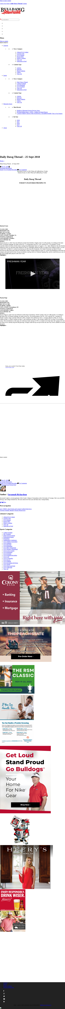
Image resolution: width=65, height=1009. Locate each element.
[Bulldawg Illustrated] (12, 15)
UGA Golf (6, 557)
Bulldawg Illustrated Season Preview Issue (28, 110)
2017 (18, 121)
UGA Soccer (6, 560)
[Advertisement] (32, 142)
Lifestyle (5, 45)
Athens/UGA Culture (22, 52)
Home (2, 161)
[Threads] (32, 473)
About (5, 128)
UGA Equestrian (7, 552)
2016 (18, 123)
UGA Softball (7, 561)
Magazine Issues (7, 104)
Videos (19, 72)
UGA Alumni (20, 55)
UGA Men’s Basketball (9, 547)
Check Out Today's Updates (13, 3)
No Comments (23, 169)
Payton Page (12, 485)
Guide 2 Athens (7, 986)
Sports (5, 75)
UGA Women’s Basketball (10, 549)
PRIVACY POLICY (45, 1005)
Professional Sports (8, 537)
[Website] (0, 502)
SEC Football (7, 534)
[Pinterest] (32, 470)
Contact (5, 983)
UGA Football (21, 86)
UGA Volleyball (7, 567)
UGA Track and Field (9, 566)
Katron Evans (5, 485)
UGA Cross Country (8, 551)
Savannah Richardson (6, 168)
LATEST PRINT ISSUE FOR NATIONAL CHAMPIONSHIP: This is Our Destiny (40, 113)
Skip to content (4, 41)
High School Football (9, 535)
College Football (21, 83)
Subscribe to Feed (21, 61)
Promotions (6, 538)
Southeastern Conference (10, 540)
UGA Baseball (21, 85)
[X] (32, 478)
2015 (18, 124)
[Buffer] (32, 468)
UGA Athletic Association (10, 541)
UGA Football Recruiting (10, 169)
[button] (4, 42)
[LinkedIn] (32, 465)
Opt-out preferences (8, 987)
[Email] (32, 475)
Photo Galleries (21, 71)
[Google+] (5, 502)
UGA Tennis (6, 564)
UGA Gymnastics (8, 558)
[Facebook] (32, 463)
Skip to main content (5, 0)
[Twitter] (32, 460)
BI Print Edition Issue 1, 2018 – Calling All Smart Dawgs (32, 112)
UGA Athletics (7, 543)
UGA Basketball (7, 546)
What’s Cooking (21, 58)
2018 (18, 120)
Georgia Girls (20, 53)
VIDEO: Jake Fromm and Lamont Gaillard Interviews (16, 509)
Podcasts (19, 69)
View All (19, 60)
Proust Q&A (20, 56)
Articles (19, 68)
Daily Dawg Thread (22, 82)
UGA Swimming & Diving (10, 563)
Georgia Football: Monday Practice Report (12, 510)
